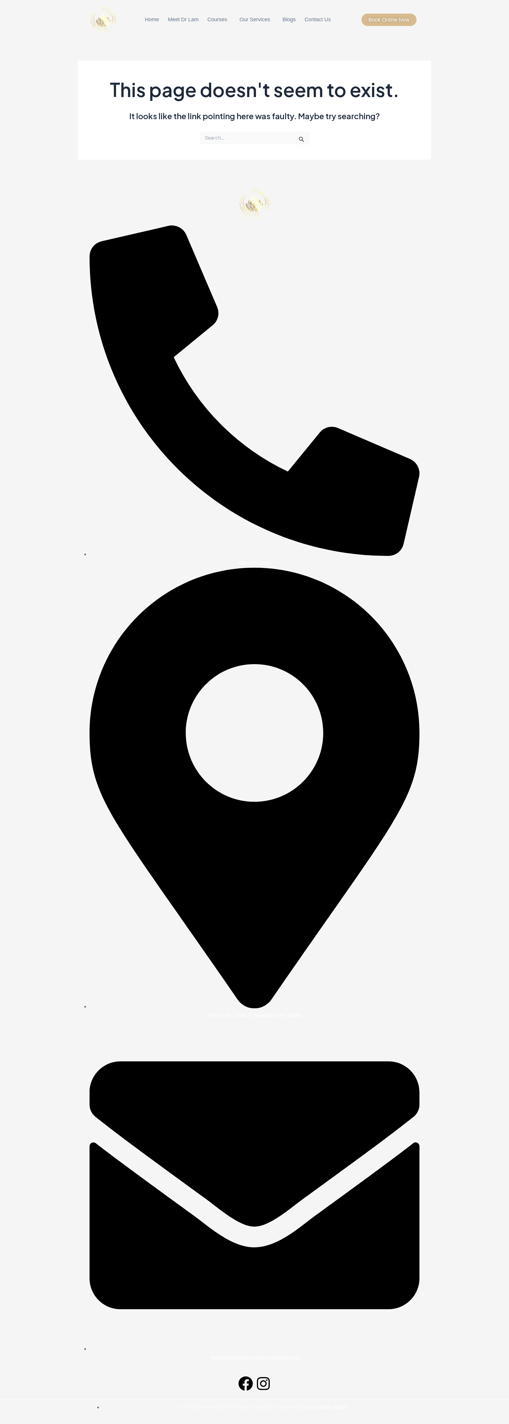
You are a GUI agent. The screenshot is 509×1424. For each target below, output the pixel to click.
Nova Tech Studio (326, 1407)
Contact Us (318, 19)
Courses (217, 19)
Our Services (254, 19)
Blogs (289, 19)
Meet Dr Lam (183, 19)
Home (152, 19)
